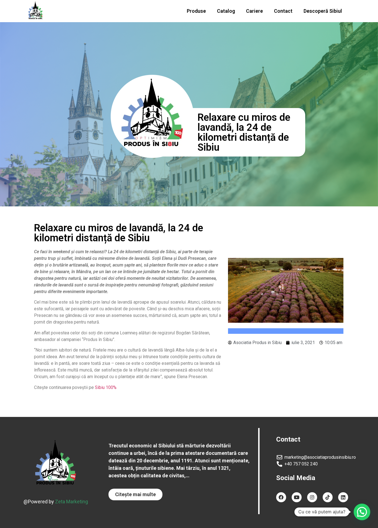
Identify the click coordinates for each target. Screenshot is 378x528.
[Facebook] (281, 497)
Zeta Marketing (71, 501)
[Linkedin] (343, 497)
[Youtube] (297, 497)
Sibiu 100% (105, 387)
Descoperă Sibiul (323, 11)
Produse (196, 11)
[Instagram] (312, 497)
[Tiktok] (328, 497)
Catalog (226, 11)
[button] (135, 494)
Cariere (254, 11)
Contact (283, 11)
